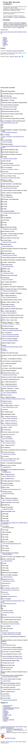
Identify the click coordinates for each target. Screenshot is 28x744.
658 (1, 578)
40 (1, 455)
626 (1, 573)
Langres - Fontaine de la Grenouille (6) (10, 500)
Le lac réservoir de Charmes (8, 527)
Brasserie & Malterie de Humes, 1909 (10, 122)
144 (1, 303)
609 (1, 294)
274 (1, 652)
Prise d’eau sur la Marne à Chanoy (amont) (11, 177)
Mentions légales (19, 726)
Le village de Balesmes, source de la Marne (11, 689)
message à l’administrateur (20, 17)
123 (1, 128)
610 (1, 383)
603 (1, 613)
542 (1, 503)
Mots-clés (12, 56)
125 (1, 198)
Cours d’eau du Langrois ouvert (8, 460)
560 (1, 216)
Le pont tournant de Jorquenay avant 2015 (11, 165)
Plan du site (8, 726)
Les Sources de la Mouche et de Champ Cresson (12, 658)
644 (1, 344)
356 (1, 393)
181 (1, 571)
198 (1, 569)
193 (1, 533)
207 (1, 126)
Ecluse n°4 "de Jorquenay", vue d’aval (10, 169)
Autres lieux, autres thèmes (8, 719)
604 (1, 428)
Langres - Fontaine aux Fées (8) (8, 442)
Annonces (3, 29)
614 (1, 473)
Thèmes (4, 39)
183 (1, 682)
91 (1, 595)
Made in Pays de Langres (10, 738)
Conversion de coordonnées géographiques (15, 50)
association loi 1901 (18, 729)
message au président (7, 17)
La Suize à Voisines (6, 680)
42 (1, 367)
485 (1, 150)
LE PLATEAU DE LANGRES (9, 454)
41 (1, 364)
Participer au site (20, 27)
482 (1, 324)
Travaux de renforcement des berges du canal (11, 543)
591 (1, 655)
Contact (25, 726)
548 (1, 451)
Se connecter (3, 726)
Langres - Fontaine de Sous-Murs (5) (10, 418)
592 (1, 557)
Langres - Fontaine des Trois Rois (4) (10, 425)
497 (1, 223)
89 (1, 582)
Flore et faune (6, 717)
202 (1, 90)
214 (1, 369)
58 (1, 247)
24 (1, 112)
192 (1, 528)
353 (1, 347)
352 (1, 178)
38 (1, 461)
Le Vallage (5, 713)
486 (1, 327)
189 (1, 517)
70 (1, 510)
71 (1, 280)
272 (1, 627)
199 (1, 586)
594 (1, 236)
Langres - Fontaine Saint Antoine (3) (9, 386)
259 (1, 618)
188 (1, 535)
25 (1, 110)
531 (1, 620)
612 (1, 415)
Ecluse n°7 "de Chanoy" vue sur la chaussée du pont (13, 173)
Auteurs (4, 42)
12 (1, 243)
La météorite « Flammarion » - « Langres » (11, 323)
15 (1, 218)
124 (1, 194)
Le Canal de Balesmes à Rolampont (9, 132)
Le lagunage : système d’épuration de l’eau (11, 213)
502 (1, 200)
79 (1, 283)
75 (1, 362)
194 (1, 544)
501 (1, 202)
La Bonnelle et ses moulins (7, 181)
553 (1, 287)
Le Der (4, 710)
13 (1, 426)
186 (1, 547)
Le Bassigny (5, 711)
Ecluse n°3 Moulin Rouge (7, 197)
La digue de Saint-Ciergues (7, 246)
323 (1, 490)
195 (1, 566)
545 (1, 482)
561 (1, 210)
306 (1, 664)
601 (1, 263)
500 (1, 205)
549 (1, 270)
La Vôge (5, 716)
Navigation (5, 44)
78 (1, 276)
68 (1, 506)
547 (1, 318)
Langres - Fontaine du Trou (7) (8, 476)
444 (1, 494)
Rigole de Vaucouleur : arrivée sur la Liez (10, 589)
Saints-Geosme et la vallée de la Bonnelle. (11, 623)
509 (1, 677)
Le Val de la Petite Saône (8, 709)
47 (1, 354)
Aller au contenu (4, 31)
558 (1, 321)
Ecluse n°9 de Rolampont (7, 438)
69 (1, 501)
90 (1, 584)
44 (1, 316)
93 (1, 531)
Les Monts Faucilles (7, 714)
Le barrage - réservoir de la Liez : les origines (11, 632)
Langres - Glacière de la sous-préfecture (10, 334)
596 (1, 185)
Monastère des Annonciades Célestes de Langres (12, 346)
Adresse (16, 56)
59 (1, 261)
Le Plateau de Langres (7, 705)
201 (1, 153)
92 (1, 433)
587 (1, 650)
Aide (4, 45)
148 (1, 430)
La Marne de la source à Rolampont (9, 290)
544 (1, 540)
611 (1, 422)
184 (1, 666)
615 (1, 439)
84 (1, 690)
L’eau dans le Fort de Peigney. (8, 493)
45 (1, 314)
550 (1, 267)
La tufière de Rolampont (7, 576)
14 (1, 239)
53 (1, 101)
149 (1, 616)
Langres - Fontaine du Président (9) (9, 392)
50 (1, 446)
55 (1, 357)
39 (1, 307)
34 (1, 629)
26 (1, 119)
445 (1, 562)
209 (1, 143)
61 (1, 191)
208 (1, 123)
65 (1, 159)
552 (1, 697)
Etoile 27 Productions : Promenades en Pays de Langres (13, 398)
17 (1, 258)
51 (1, 341)
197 (1, 564)
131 (1, 435)
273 (1, 661)
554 (1, 214)
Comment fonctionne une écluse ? (9, 603)
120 (1, 597)
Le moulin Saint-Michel (7, 554)
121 (1, 410)
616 (1, 389)
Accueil (4, 37)
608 (1, 309)
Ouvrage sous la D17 (6, 669)
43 (1, 555)
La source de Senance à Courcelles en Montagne (12, 649)
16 (1, 249)
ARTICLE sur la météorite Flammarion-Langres (12, 330)
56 (1, 256)
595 (1, 94)
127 (1, 162)
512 (1, 551)
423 (1, 659)
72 (1, 419)
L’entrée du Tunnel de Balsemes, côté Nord (11, 685)
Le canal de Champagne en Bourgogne (10, 676)
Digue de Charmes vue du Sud (8, 306)
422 (1, 670)
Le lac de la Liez (5, 594)
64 (1, 103)
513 (1, 468)
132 (1, 99)
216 (1, 413)
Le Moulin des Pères (6, 467)
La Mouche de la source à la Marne (9, 97)
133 (1, 174)
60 (1, 232)
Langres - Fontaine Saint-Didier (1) (9, 312)
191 (1, 512)
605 (1, 604)
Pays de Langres (6, 706)
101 (1, 519)
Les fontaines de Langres (7, 402)
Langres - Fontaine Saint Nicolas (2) (9, 297)
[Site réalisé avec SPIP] (7, 732)
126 (1, 166)
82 (1, 380)
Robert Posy (4, 350)
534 (1, 609)
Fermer (6, 29)
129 (1, 138)
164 (1, 486)
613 (1, 497)
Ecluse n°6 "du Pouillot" (7, 141)
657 (1, 591)
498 (1, 221)
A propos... (5, 720)
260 (1, 274)
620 (1, 607)
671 (1, 399)
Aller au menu (11, 31)
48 (1, 359)
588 (1, 638)
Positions (5, 43)
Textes (19, 56)
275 (1, 635)
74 (1, 444)
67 (1, 525)
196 (1, 549)
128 (1, 133)
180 (1, 642)
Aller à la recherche (19, 31)
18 (1, 189)
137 (1, 331)
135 (1, 337)
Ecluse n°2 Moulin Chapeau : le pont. (10, 407)
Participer (13, 726)
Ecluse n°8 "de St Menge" (7, 279)
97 (1, 692)
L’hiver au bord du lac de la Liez (9, 645)
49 (1, 448)
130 (1, 170)
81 (1, 285)
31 (1, 115)
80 (1, 292)
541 (1, 300)
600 (1, 155)
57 (1, 230)
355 (1, 351)
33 (1, 674)
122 (1, 404)
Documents (5, 41)
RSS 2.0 (11, 727)
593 (1, 464)
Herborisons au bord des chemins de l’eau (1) (11, 489)
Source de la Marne (6, 695)
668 (1, 457)
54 (1, 375)
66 (1, 396)
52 (1, 378)
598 (1, 252)
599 (1, 371)
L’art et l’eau (5, 718)
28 (1, 107)
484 (1, 148)
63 (1, 92)
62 (1, 182)
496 (1, 207)
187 (1, 538)
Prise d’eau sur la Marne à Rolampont (10, 340)
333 (1, 479)
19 (1, 408)
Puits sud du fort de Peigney (8, 485)
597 (1, 225)
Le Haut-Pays (6, 712)
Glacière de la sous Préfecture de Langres (10, 336)
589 (1, 646)
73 (1, 477)
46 (1, 298)
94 (1, 624)
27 (1, 117)
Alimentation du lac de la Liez (8, 581)
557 (1, 387)
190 (1, 514)
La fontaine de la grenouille (7, 509)
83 (1, 686)
